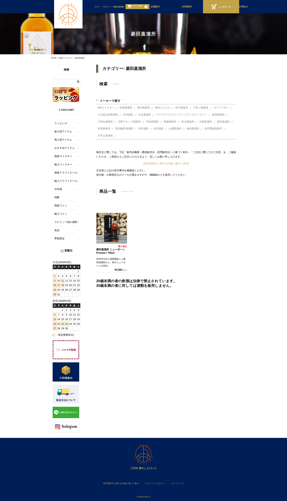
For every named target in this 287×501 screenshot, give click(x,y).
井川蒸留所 (181, 107)
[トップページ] (221, 6)
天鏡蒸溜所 (205, 121)
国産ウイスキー (63, 156)
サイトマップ (177, 483)
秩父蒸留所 (187, 121)
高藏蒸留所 (170, 121)
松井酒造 (159, 128)
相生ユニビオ (162, 107)
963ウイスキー (106, 107)
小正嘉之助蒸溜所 (108, 114)
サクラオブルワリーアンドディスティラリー (181, 114)
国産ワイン (60, 205)
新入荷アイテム (63, 131)
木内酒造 (128, 114)
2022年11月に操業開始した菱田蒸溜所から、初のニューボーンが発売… (111, 262)
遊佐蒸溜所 (193, 128)
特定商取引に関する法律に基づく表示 (121, 483)
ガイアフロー (221, 107)
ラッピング (60, 123)
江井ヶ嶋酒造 (200, 107)
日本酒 (58, 189)
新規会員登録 (118, 7)
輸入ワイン (60, 213)
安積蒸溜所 (125, 107)
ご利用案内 (186, 6)
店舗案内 (155, 6)
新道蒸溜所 (218, 114)
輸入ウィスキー (63, 164)
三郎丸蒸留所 (105, 121)
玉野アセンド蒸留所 (129, 121)
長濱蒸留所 (104, 128)
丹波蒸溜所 (152, 121)
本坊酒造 (143, 128)
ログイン (106, 7)
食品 (56, 230)
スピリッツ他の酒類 (65, 222)
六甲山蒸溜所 (105, 135)
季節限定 (59, 238)
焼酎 (56, 197)
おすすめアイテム (64, 148)
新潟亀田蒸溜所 (124, 128)
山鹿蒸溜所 (175, 128)
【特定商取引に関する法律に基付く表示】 (166, 163)
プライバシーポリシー (155, 483)
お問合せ (243, 6)
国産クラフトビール (65, 172)
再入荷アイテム (63, 139)
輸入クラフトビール (65, 181)
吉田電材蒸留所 (213, 128)
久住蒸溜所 (144, 114)
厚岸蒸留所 (143, 107)
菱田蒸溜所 (223, 121)
